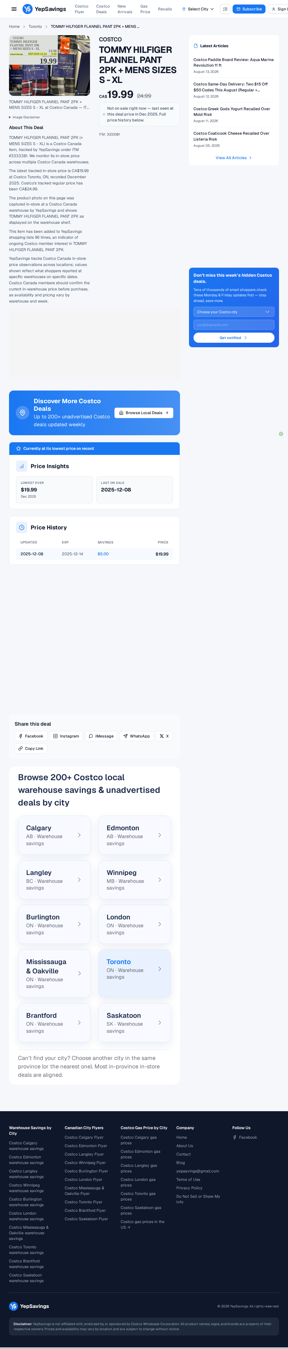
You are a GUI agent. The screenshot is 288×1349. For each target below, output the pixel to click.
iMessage (104, 736)
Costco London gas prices (138, 1182)
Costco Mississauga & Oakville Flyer (84, 1190)
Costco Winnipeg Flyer (85, 1162)
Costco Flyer (81, 9)
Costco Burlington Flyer (86, 1171)
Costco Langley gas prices (139, 1168)
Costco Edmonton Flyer (86, 1145)
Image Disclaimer (26, 117)
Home (14, 26)
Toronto (35, 26)
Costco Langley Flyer (84, 1154)
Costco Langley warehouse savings (26, 1173)
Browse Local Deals (144, 412)
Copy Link (34, 748)
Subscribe (252, 9)
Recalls (165, 9)
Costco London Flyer (83, 1179)
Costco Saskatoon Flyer (86, 1218)
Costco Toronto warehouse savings (26, 1249)
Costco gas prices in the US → (143, 1224)
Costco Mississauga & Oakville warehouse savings (29, 1233)
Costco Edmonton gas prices (140, 1154)
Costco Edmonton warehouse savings (26, 1159)
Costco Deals (103, 9)
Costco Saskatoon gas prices (141, 1210)
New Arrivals (125, 9)
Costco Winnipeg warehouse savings (26, 1188)
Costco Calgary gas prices (139, 1140)
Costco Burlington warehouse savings (26, 1202)
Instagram (69, 736)
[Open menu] (14, 9)
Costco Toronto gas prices (138, 1196)
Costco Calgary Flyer (84, 1137)
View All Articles (231, 157)
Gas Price (145, 9)
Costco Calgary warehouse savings (26, 1145)
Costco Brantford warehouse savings (26, 1263)
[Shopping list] (225, 9)
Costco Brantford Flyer (85, 1210)
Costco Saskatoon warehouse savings (26, 1278)
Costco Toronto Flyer (83, 1201)
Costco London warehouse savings (26, 1216)
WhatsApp (140, 736)
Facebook (34, 736)
